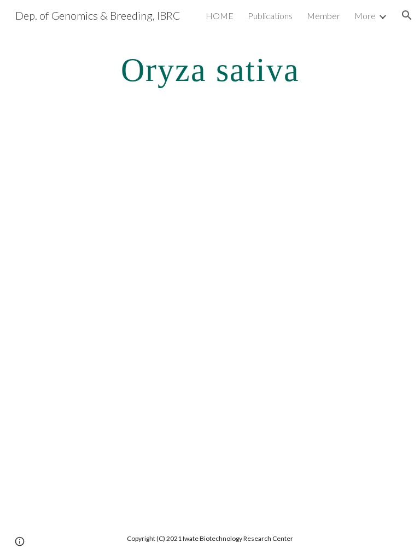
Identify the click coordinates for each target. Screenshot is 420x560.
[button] (407, 15)
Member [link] (323, 15)
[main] (210, 69)
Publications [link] (270, 15)
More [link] (365, 15)
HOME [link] (220, 15)
